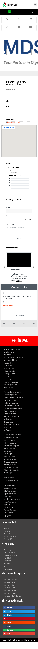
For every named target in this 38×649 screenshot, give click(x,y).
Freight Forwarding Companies (13, 408)
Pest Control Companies (11, 467)
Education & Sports (9, 552)
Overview (19, 21)
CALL (7, 29)
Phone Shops (8, 472)
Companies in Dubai (9, 582)
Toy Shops (7, 504)
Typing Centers (8, 515)
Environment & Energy (10, 555)
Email (19, 29)
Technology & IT (8, 568)
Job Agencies (7, 430)
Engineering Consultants (11, 400)
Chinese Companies (9, 371)
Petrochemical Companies (11, 470)
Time (31, 21)
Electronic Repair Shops (10, 394)
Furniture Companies (10, 411)
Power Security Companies (11, 480)
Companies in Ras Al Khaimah (12, 596)
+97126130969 (8, 306)
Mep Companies (8, 451)
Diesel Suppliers (8, 387)
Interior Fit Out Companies (11, 424)
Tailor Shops (7, 496)
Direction (7, 21)
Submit (19, 238)
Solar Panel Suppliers (10, 491)
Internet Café (7, 427)
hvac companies (13, 122)
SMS (31, 29)
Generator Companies (10, 413)
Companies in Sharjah (10, 585)
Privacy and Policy (9, 539)
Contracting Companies (10, 384)
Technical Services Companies (12, 499)
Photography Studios (10, 477)
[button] (35, 4)
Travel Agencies (8, 512)
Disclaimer (7, 533)
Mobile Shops (8, 453)
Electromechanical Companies (12, 392)
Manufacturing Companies (11, 445)
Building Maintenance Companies (13, 357)
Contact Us (7, 531)
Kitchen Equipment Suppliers (12, 434)
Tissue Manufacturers (10, 501)
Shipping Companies (10, 485)
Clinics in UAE (7, 376)
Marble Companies (9, 448)
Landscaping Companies (11, 437)
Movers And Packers (10, 456)
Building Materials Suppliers (12, 360)
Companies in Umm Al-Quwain (12, 590)
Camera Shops (8, 365)
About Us (6, 528)
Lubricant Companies (10, 442)
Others (6, 566)
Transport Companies (10, 510)
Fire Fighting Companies (11, 402)
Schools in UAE (8, 482)
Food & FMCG (7, 558)
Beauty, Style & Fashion (11, 549)
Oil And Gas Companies (10, 461)
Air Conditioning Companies (12, 349)
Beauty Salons (8, 354)
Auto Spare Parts (9, 352)
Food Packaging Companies (12, 405)
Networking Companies (10, 459)
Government (7, 560)
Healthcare (7, 563)
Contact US (19, 316)
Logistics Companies (9, 440)
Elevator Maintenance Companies (13, 397)
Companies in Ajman (10, 587)
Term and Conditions (10, 536)
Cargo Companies (9, 368)
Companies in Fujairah (10, 593)
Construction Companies (11, 382)
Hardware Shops (8, 419)
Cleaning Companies (9, 373)
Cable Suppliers (8, 362)
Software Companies (10, 488)
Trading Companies (9, 507)
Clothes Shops (8, 379)
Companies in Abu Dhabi (11, 579)
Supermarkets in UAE (10, 493)
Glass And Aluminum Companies (13, 416)
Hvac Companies (8, 422)
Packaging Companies (10, 464)
